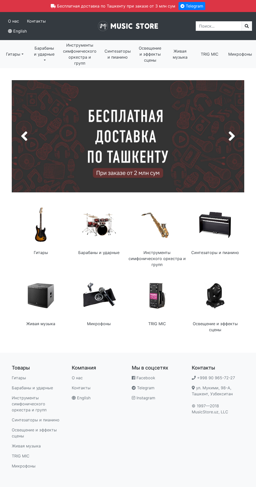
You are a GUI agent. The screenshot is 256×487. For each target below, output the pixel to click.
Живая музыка (180, 54)
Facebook (145, 377)
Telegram (193, 6)
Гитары (13, 54)
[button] (24, 136)
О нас (13, 21)
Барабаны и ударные (44, 51)
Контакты (36, 21)
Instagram (145, 397)
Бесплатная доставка (128, 136)
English (19, 31)
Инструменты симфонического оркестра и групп (79, 54)
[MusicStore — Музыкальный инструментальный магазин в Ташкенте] (128, 25)
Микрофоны (240, 54)
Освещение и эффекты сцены (150, 54)
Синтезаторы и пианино (117, 54)
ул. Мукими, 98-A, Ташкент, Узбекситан (212, 390)
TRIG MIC (209, 54)
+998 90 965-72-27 (215, 377)
